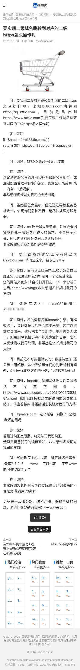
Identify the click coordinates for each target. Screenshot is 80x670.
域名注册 (43, 501)
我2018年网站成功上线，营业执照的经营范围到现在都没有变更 (20, 548)
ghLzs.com (44, 591)
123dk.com (34, 591)
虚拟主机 (62, 501)
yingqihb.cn (10, 623)
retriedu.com (20, 623)
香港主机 (31, 458)
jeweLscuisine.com (59, 577)
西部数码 (27, 507)
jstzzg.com (44, 577)
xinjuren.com (68, 619)
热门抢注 (14, 562)
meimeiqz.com (34, 605)
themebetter (65, 659)
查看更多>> (17, 567)
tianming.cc (59, 591)
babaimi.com (10, 611)
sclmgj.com (20, 578)
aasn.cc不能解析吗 (64, 544)
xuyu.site (68, 605)
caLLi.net (68, 577)
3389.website (68, 591)
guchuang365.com (20, 611)
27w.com (59, 619)
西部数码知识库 (40, 5)
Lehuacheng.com (44, 619)
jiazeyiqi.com (20, 600)
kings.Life (34, 577)
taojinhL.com (44, 605)
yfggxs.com (10, 578)
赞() (40, 517)
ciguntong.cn (10, 589)
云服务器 (25, 501)
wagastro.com (59, 605)
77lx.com (20, 589)
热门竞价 (38, 562)
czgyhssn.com (10, 600)
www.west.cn (54, 507)
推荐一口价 (64, 562)
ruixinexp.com (34, 619)
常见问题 (43, 14)
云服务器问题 (39, 529)
